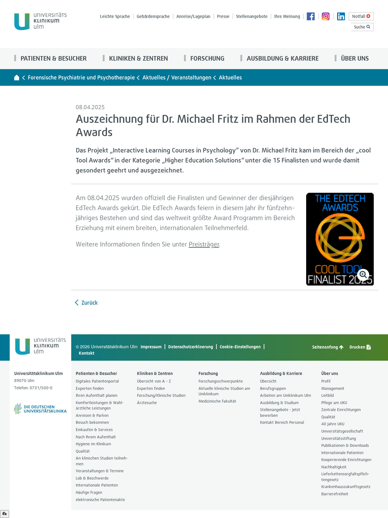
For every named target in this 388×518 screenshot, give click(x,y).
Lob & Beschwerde (92, 478)
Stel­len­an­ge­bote (252, 16)
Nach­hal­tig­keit (333, 467)
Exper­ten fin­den (90, 388)
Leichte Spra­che (115, 16)
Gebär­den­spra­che (153, 16)
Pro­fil (325, 381)
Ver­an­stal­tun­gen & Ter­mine (100, 471)
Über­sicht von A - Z (154, 381)
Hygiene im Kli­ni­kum (93, 444)
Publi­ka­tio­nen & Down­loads (345, 445)
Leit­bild (327, 395)
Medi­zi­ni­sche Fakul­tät (217, 401)
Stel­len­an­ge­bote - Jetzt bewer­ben (280, 412)
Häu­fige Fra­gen (89, 492)
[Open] (4, 514)
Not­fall (359, 16)
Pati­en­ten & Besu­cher (53, 58)
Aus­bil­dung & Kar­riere (282, 58)
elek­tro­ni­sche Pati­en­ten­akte (100, 499)
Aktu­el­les (230, 77)
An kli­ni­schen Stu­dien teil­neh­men (102, 461)
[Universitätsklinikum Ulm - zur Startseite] (16, 77)
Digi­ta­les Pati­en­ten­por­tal (97, 381)
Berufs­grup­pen (273, 388)
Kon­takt (86, 353)
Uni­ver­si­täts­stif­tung (338, 438)
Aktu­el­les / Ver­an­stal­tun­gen (176, 77)
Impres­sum (151, 346)
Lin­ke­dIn (341, 17)
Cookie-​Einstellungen (240, 346)
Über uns (354, 58)
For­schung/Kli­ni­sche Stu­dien (161, 395)
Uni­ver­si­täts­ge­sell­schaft (342, 431)
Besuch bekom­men (92, 422)
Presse (223, 16)
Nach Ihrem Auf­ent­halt (96, 437)
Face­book (311, 17)
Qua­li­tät (83, 451)
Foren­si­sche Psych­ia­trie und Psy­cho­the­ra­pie (81, 77)
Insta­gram (326, 17)
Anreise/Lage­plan (193, 16)
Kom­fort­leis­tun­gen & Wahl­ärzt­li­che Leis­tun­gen (99, 405)
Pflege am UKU (334, 402)
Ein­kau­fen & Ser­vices (94, 429)
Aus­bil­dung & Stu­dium (279, 402)
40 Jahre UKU (332, 424)
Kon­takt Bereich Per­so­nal (282, 422)
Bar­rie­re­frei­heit (334, 494)
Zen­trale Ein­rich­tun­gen (341, 409)
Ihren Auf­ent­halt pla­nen (96, 395)
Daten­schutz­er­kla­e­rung (190, 346)
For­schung (206, 58)
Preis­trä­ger (204, 244)
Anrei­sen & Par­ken (92, 415)
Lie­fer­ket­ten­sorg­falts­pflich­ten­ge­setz (345, 477)
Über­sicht (268, 381)
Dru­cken (358, 346)
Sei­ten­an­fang (325, 346)
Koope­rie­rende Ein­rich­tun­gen (346, 459)
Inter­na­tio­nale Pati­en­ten (97, 485)
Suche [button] (360, 26)
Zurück (89, 302)
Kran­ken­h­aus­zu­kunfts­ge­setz (345, 486)
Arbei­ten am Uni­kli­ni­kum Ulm (285, 395)
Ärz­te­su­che (147, 402)
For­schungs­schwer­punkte (221, 381)
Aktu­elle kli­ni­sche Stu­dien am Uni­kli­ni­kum (224, 391)
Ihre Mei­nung (287, 16)
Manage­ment (332, 388)
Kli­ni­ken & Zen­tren (138, 58)
